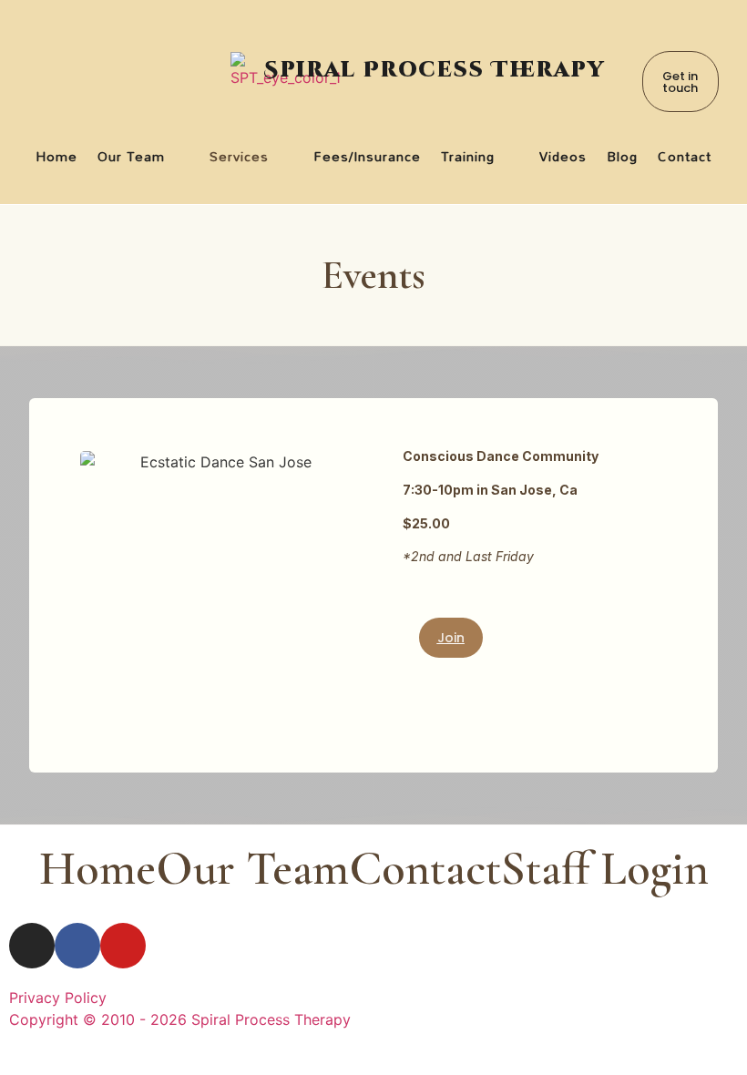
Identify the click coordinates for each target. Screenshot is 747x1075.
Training (468, 156)
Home (56, 156)
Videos (563, 156)
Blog (622, 156)
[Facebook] (77, 945)
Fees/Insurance (367, 156)
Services (239, 156)
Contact (684, 156)
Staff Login (605, 868)
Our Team (131, 156)
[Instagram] (32, 945)
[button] (144, 156)
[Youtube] (123, 945)
